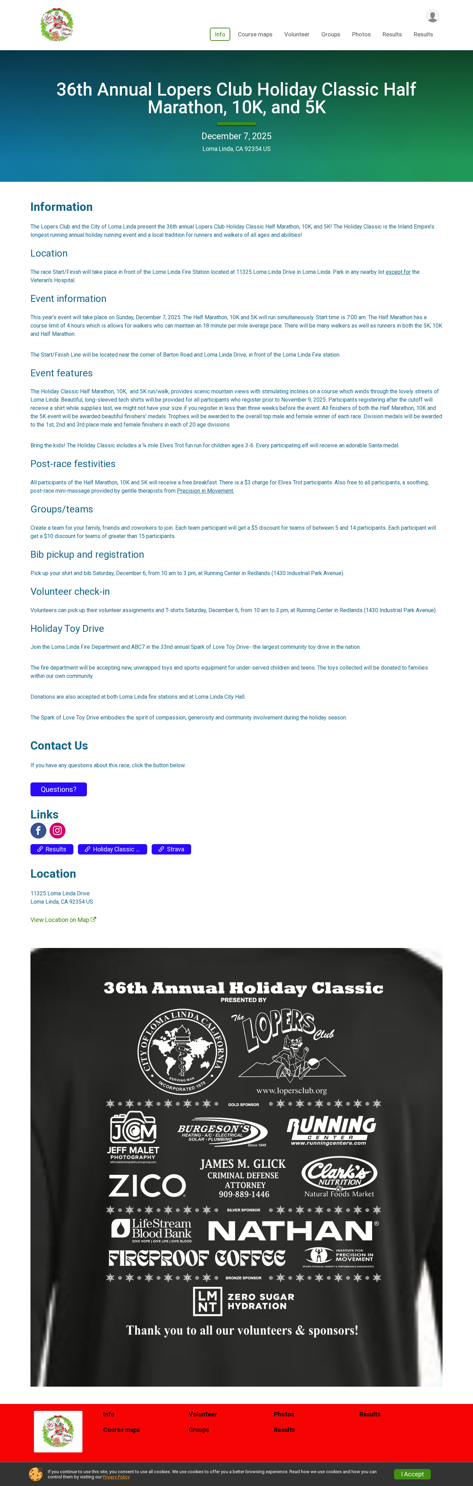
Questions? (59, 789)
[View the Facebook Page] (38, 831)
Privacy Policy (116, 1476)
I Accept (412, 1474)
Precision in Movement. (205, 490)
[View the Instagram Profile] (57, 831)
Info (220, 34)
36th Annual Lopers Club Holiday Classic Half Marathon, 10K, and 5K (236, 98)
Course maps (255, 34)
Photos (361, 34)
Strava (175, 849)
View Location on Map (60, 919)
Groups (330, 34)
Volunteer (297, 34)
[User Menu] (432, 16)
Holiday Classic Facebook (120, 849)
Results (392, 34)
